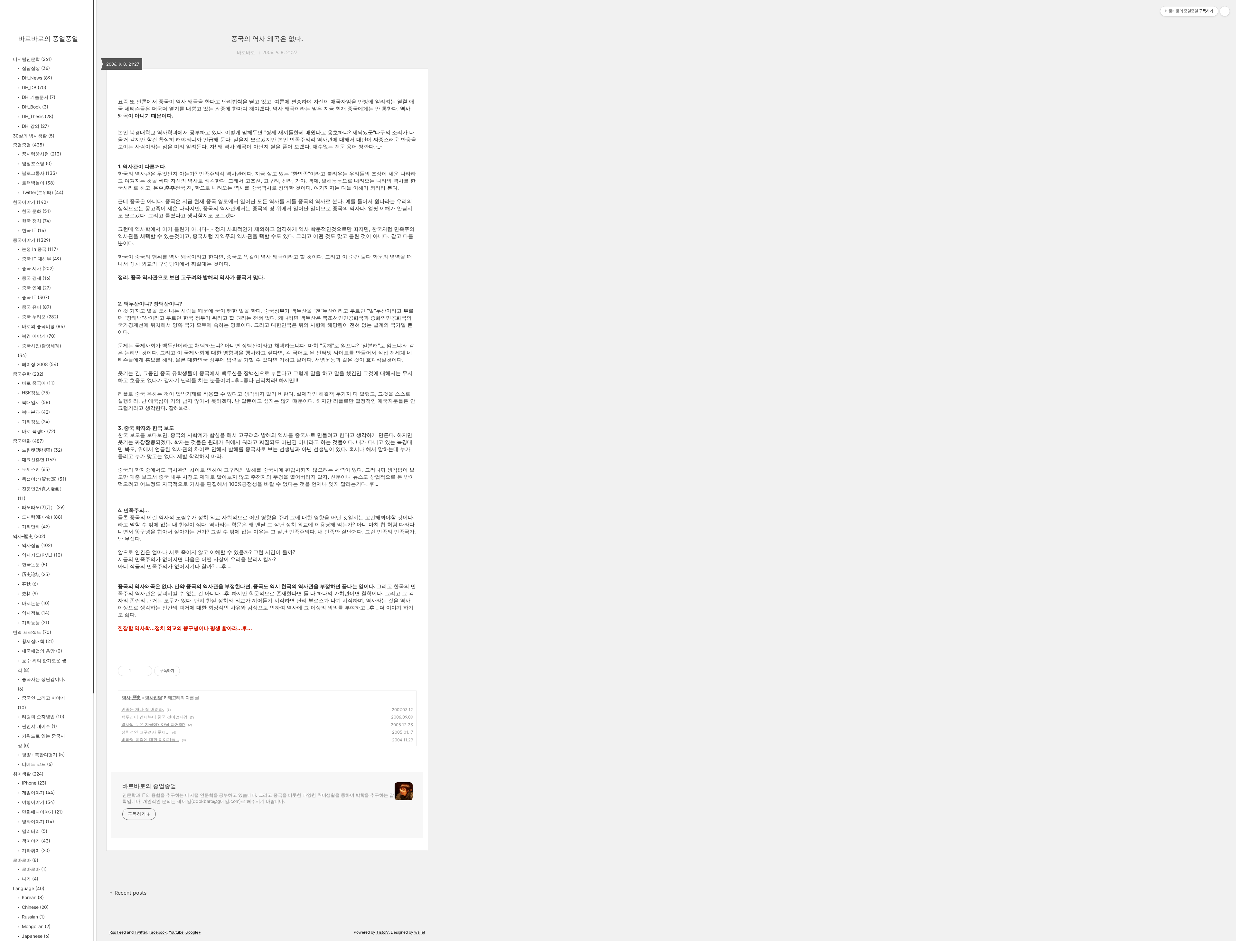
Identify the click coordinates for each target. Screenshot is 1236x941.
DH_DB (33, 87)
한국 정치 (36, 220)
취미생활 (28, 773)
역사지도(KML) (41, 555)
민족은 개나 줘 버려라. (142, 709)
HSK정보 (35, 392)
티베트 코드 (37, 764)
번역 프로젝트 (32, 632)
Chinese (35, 907)
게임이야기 (38, 792)
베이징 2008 (39, 364)
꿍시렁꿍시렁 (41, 153)
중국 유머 (36, 307)
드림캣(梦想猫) (41, 450)
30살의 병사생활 (33, 135)
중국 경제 (36, 278)
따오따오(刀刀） (43, 507)
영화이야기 (37, 821)
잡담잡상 (35, 68)
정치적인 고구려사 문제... (145, 732)
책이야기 (35, 840)
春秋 (29, 584)
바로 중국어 (38, 383)
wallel (419, 932)
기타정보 (35, 421)
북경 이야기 (38, 336)
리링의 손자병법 (42, 716)
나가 (29, 878)
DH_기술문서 (38, 97)
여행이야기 (38, 802)
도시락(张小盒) (41, 517)
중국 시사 (37, 268)
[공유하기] (137, 671)
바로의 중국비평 (43, 326)
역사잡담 (36, 545)
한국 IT (33, 230)
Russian (33, 916)
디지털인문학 (32, 59)
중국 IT (35, 297)
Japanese (35, 936)
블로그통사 (39, 173)
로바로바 (25, 860)
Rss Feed (117, 932)
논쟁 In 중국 (39, 249)
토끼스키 (35, 469)
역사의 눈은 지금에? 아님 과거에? (153, 724)
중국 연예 (36, 287)
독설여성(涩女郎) (43, 479)
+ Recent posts (127, 892)
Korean (32, 897)
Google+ (193, 932)
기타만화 (35, 526)
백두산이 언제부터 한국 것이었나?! (154, 717)
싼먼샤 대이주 (39, 726)
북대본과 (35, 412)
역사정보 (35, 613)
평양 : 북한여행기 (43, 754)
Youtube (176, 932)
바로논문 (35, 603)
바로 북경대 (38, 431)
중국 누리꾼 (39, 316)
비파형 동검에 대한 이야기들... (150, 739)
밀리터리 (34, 831)
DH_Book (34, 106)
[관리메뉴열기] (1225, 11)
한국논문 (34, 564)
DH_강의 (35, 126)
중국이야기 (31, 240)
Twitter (141, 932)
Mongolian (36, 926)
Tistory (382, 932)
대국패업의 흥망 (41, 651)
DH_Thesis (37, 116)
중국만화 (28, 441)
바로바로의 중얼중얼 (48, 38)
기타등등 (35, 622)
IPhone (33, 783)
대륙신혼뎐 (38, 459)
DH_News (36, 77)
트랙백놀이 (38, 182)
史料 (29, 593)
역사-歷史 (29, 536)
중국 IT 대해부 (41, 258)
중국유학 (28, 374)
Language (28, 888)
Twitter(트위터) (42, 192)
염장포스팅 (36, 163)
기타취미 (35, 850)
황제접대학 (37, 641)
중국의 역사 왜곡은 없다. (267, 38)
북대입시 (35, 402)
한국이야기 (30, 202)
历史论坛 (35, 574)
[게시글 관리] (145, 671)
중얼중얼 (28, 144)
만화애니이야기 (42, 811)
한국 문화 (36, 211)
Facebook (158, 932)
